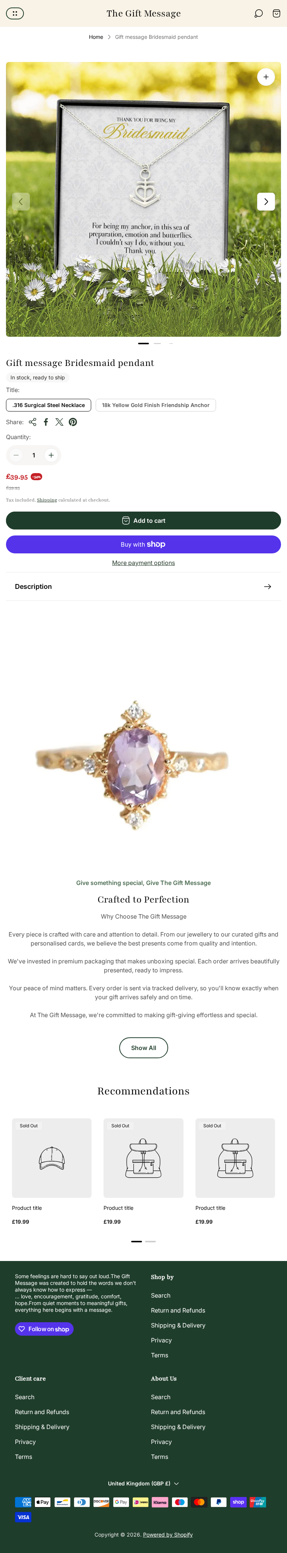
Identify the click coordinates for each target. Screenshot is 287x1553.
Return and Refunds (178, 1310)
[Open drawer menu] (15, 13)
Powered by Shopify (168, 1534)
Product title (27, 1208)
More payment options (143, 562)
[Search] (258, 13)
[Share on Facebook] (45, 421)
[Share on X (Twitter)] (59, 421)
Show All (143, 1048)
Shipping (47, 500)
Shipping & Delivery (178, 1325)
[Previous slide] (21, 202)
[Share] (32, 421)
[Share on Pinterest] (72, 421)
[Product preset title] (52, 1158)
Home (96, 37)
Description (33, 586)
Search (160, 1295)
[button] (143, 343)
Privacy (161, 1340)
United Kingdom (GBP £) (139, 1483)
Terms (159, 1355)
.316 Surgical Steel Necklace (48, 405)
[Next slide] (266, 202)
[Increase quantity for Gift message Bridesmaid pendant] (51, 455)
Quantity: (18, 437)
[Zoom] (266, 77)
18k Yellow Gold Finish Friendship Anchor (156, 405)
